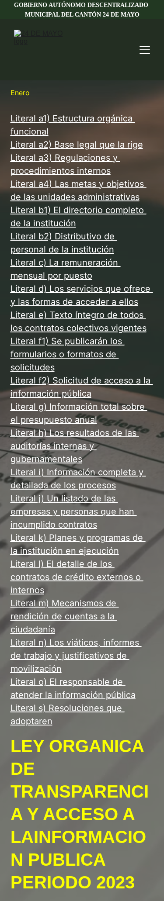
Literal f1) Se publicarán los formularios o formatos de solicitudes (67, 354)
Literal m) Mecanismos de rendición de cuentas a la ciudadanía (64, 616)
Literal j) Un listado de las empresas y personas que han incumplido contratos (73, 511)
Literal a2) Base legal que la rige (76, 144)
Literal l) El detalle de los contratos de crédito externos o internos (76, 577)
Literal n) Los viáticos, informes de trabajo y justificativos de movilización (76, 655)
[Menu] (145, 50)
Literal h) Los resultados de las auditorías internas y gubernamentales (74, 446)
